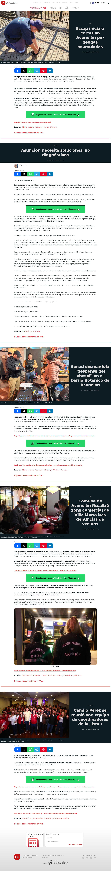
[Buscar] (108, 3)
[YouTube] (95, 857)
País (90, 23)
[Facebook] (83, 857)
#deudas (31, 127)
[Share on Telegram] (37, 70)
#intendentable (38, 818)
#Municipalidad (27, 675)
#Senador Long (67, 675)
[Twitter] (87, 857)
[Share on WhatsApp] (30, 70)
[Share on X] (24, 70)
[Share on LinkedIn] (50, 70)
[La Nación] (9, 3)
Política (90, 705)
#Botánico (56, 470)
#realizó (44, 675)
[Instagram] (91, 857)
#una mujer (39, 470)
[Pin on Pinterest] (43, 70)
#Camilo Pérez (27, 818)
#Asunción (53, 127)
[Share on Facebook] (17, 70)
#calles (59, 675)
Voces (55, 145)
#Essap (24, 127)
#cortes (46, 127)
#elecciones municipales (60, 818)
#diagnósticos (35, 331)
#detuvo (31, 470)
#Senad (24, 470)
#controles (51, 675)
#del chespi (48, 470)
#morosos (38, 127)
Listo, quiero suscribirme (75, 844)
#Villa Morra (77, 675)
